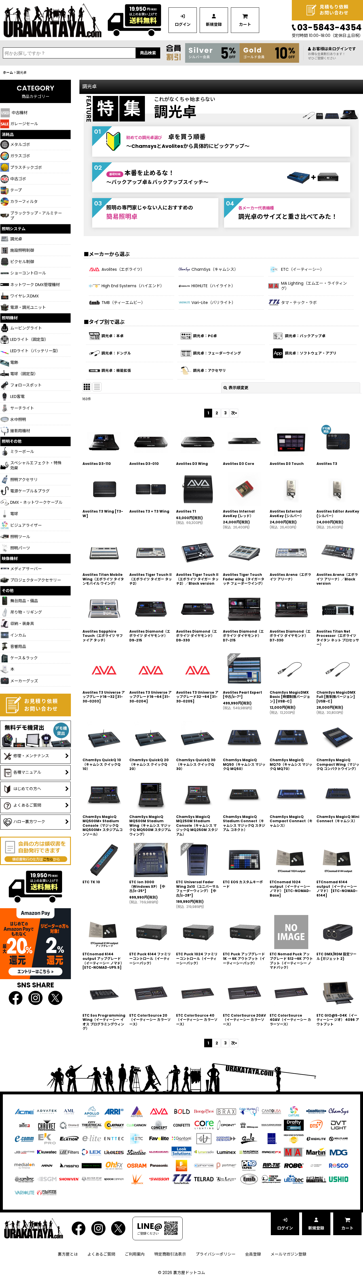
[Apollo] (92, 1111)
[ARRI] (114, 1111)
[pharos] (204, 1165)
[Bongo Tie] (204, 1111)
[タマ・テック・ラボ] (181, 1179)
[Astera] (137, 1111)
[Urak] (316, 1179)
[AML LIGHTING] (69, 1111)
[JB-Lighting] (24, 1152)
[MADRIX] (249, 1152)
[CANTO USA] (271, 1111)
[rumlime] (24, 1179)
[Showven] (69, 1179)
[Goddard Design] (226, 1138)
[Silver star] (92, 1179)
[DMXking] (249, 1125)
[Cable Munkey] (249, 1111)
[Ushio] (339, 1179)
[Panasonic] (159, 1165)
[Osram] (137, 1165)
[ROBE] (294, 1165)
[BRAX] (226, 1111)
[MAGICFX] (271, 1152)
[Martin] (316, 1152)
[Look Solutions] (181, 1152)
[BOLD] (181, 1111)
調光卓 (175, 112)
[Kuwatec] (47, 1152)
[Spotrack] (137, 1179)
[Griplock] (271, 1138)
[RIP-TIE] (271, 1165)
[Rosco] (339, 1165)
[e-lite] (92, 1138)
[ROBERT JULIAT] (316, 1165)
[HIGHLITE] (316, 1138)
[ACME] (24, 1111)
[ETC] (137, 1138)
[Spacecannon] (114, 1179)
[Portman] (226, 1165)
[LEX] (92, 1152)
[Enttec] (114, 1138)
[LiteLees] (114, 1152)
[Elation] (69, 1138)
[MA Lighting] (294, 1152)
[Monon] (46, 1165)
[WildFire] (47, 1192)
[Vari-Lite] (24, 1192)
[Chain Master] (316, 1111)
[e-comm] (24, 1138)
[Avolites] (159, 1111)
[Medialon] (24, 1165)
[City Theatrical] (92, 1125)
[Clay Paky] (114, 1125)
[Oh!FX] (114, 1165)
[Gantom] (181, 1138)
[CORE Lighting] (204, 1125)
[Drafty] (294, 1125)
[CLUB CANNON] (137, 1125)
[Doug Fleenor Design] (271, 1125)
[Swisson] (159, 1179)
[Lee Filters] (69, 1152)
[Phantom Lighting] (181, 1165)
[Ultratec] (294, 1179)
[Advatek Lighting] (47, 1111)
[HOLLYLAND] (339, 1138)
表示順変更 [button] (238, 388)
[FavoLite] (159, 1138)
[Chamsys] (339, 1111)
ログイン (183, 24)
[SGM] (47, 1179)
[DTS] (316, 1125)
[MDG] (339, 1152)
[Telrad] (204, 1179)
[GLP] (204, 1138)
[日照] (69, 1165)
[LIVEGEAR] (159, 1152)
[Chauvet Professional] (47, 1125)
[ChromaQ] (69, 1125)
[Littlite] (137, 1152)
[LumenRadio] (204, 1152)
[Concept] (159, 1125)
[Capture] (294, 1111)
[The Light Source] (226, 1179)
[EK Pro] (47, 1138)
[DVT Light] (339, 1125)
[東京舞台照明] (271, 1179)
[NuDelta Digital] (92, 1165)
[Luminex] (226, 1152)
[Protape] (249, 1165)
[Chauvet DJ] (24, 1125)
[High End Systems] (294, 1138)
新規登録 (214, 24)
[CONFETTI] (181, 1125)
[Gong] (249, 1138)
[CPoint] (226, 1125)
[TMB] (249, 1179)
